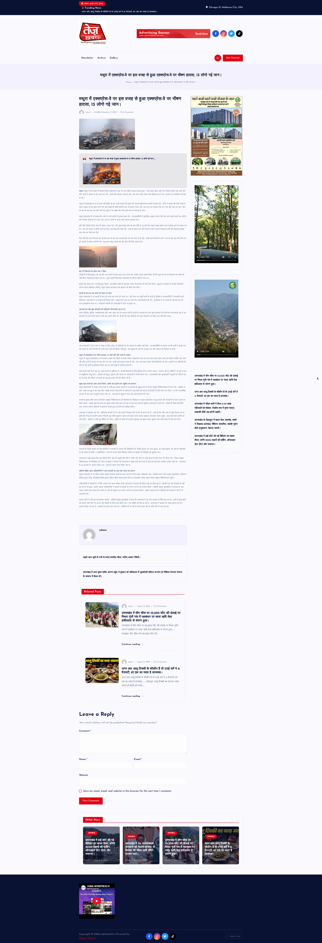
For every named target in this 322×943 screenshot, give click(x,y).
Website (83, 767)
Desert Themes (87, 930)
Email (138, 751)
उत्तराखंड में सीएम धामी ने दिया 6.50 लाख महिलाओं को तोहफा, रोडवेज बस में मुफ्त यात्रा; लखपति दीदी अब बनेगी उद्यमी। (215, 400)
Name (83, 751)
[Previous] (232, 812)
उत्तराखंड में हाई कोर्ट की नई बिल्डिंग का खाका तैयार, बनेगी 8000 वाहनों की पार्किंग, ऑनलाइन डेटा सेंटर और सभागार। (215, 432)
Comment (85, 723)
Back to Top (235, 928)
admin (88, 105)
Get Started (232, 50)
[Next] (237, 812)
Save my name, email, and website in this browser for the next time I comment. (127, 783)
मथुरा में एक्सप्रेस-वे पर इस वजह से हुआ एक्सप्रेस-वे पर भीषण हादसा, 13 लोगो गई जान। (165, 75)
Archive (101, 50)
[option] (101, 838)
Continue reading (131, 637)
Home (128, 75)
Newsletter (87, 50)
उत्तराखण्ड (97, 105)
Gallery (114, 50)
